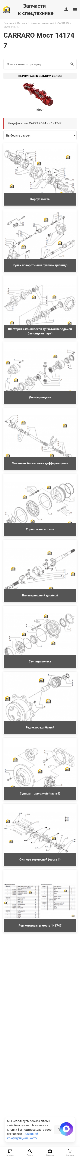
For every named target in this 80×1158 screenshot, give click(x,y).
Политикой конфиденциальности (22, 1136)
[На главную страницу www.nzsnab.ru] (6, 9)
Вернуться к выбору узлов (40, 76)
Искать (72, 64)
